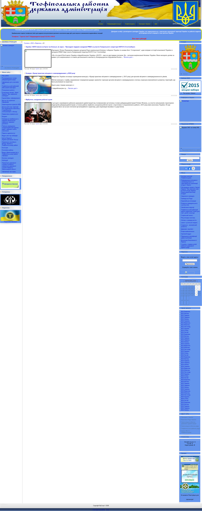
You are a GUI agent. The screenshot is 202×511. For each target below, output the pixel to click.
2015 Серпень (185, 389)
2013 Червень (185, 340)
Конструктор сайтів (99, 509)
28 (182, 300)
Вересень (38, 43)
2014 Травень (185, 361)
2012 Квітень (185, 313)
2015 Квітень (185, 381)
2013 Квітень (185, 336)
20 (199, 292)
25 (193, 294)
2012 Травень (185, 315)
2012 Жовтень (185, 325)
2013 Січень (184, 330)
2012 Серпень (185, 321)
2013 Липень (185, 342)
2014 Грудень (185, 374)
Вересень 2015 (190, 281)
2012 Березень (185, 311)
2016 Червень (185, 408)
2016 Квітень (185, 404)
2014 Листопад (185, 372)
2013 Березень (185, 334)
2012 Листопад (185, 326)
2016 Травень (185, 406)
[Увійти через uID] (186, 168)
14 (182, 292)
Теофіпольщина (130, 24)
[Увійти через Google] (193, 168)
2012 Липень (185, 319)
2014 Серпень (185, 366)
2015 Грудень (185, 397)
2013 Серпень (185, 343)
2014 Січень (184, 353)
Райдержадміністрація (114, 24)
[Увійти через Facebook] (189, 168)
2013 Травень (185, 338)
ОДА (156, 24)
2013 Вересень (185, 345)
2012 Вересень (185, 323)
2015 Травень (185, 383)
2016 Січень (184, 398)
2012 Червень (185, 317)
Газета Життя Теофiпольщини (186, 431)
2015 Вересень (185, 391)
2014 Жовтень (185, 370)
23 (187, 294)
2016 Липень (185, 410)
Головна (100, 24)
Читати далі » (128, 57)
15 (184, 292)
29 (184, 300)
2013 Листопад (185, 349)
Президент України (144, 24)
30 (187, 300)
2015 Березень (185, 379)
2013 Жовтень (185, 347)
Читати (185, 74)
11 (193, 289)
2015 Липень (185, 387)
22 (184, 294)
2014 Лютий (184, 355)
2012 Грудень (185, 328)
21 (182, 294)
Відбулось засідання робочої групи (39, 99)
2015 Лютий (184, 378)
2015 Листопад (185, 395)
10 (190, 289)
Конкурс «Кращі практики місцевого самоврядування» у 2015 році (50, 73)
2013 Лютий (184, 332)
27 (199, 294)
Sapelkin (37, 68)
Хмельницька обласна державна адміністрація (188, 422)
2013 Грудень (185, 351)
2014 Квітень (185, 359)
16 (187, 292)
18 (193, 292)
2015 (32, 43)
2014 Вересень (185, 368)
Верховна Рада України (188, 419)
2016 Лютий (184, 400)
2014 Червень (185, 362)
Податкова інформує (10, 221)
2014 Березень (185, 357)
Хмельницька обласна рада (190, 426)
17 (190, 292)
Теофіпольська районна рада (190, 428)
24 (190, 294)
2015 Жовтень (185, 393)
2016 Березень (185, 402)
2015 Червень (185, 385)
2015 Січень (184, 376)
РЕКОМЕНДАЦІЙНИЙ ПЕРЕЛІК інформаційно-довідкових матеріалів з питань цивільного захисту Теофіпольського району (57, 30)
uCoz (107, 509)
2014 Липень (185, 364)
